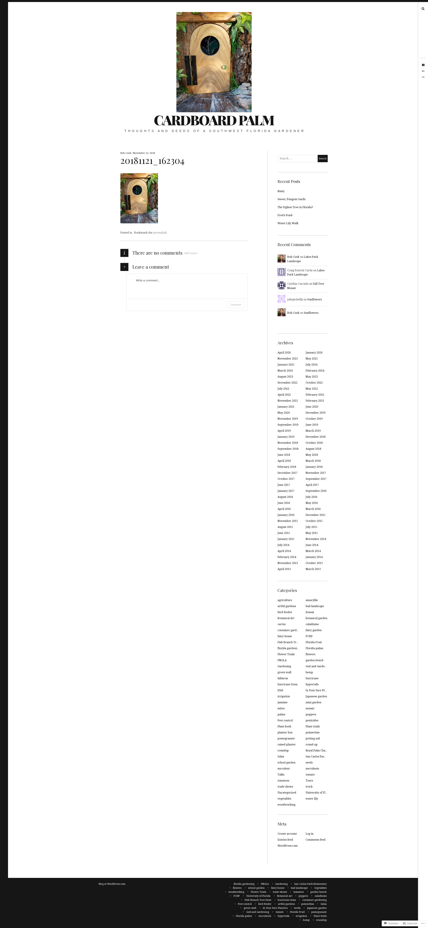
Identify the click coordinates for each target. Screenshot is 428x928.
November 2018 (288, 442)
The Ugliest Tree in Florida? (295, 207)
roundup (283, 750)
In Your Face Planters (319, 690)
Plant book (284, 726)
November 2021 (288, 400)
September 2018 (288, 448)
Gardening (284, 666)
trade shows (285, 786)
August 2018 (313, 448)
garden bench (314, 660)
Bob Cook (126, 153)
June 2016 (284, 503)
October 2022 (314, 382)
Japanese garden (316, 696)
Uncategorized (287, 792)
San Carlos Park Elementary (324, 756)
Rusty (281, 191)
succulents (312, 768)
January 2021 (286, 406)
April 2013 (284, 569)
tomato (310, 774)
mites (281, 708)
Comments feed (316, 839)
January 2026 (314, 352)
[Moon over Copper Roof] (423, 71)
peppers (311, 714)
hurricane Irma (287, 684)
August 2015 (285, 527)
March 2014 (313, 551)
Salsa (281, 756)
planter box (285, 732)
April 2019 (284, 430)
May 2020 (284, 412)
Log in (309, 833)
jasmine (283, 702)
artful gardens (287, 606)
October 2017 (286, 478)
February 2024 (315, 370)
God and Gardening (318, 666)
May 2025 (312, 358)
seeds (309, 762)
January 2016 (286, 515)
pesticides (312, 720)
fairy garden (314, 630)
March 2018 (313, 460)
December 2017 (287, 472)
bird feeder (285, 612)
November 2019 (288, 418)
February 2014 (287, 557)
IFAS (280, 690)
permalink (160, 232)
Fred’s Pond (285, 215)
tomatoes (283, 780)
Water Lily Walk (288, 223)
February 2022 (315, 394)
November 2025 (288, 358)
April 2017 (312, 484)
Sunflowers (314, 299)
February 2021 (315, 400)
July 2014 (283, 545)
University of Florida (319, 792)
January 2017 (286, 490)
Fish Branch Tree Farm (292, 642)
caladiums (312, 624)
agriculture (285, 600)
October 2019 (314, 418)
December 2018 (316, 436)
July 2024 (311, 364)
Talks (281, 774)
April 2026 (284, 352)
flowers (310, 654)
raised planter (287, 744)
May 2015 (312, 533)
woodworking (286, 804)
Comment (236, 304)
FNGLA (282, 660)
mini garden (313, 702)
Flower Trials (286, 654)
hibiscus (283, 678)
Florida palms (314, 648)
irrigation (284, 696)
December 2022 (287, 382)
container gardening (291, 630)
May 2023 (312, 376)
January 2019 (286, 436)
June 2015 (284, 533)
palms (281, 714)
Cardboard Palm (214, 120)
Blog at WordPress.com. (112, 884)
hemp (309, 672)
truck (309, 786)
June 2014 (312, 545)
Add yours (190, 253)
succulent (284, 768)
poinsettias (312, 732)
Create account (287, 833)
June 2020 (312, 406)
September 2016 (316, 490)
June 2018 (284, 454)
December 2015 (316, 515)
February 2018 (287, 466)
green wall (284, 672)
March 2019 (313, 430)
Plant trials (313, 726)
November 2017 (316, 472)
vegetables (284, 798)
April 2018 (284, 460)
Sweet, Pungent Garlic (292, 199)
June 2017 (284, 484)
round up (311, 744)
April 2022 (284, 394)
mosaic (310, 708)
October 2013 (314, 563)
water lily (312, 798)
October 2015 (314, 521)
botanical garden (316, 618)
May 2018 (312, 454)
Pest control (285, 720)
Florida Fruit (314, 642)
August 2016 (285, 496)
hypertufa (312, 684)
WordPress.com (288, 845)
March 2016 (313, 509)
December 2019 (316, 412)
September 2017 (316, 478)
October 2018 (314, 442)
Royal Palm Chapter (318, 750)
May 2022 (312, 388)
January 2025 (286, 364)
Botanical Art (286, 618)
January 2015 (286, 539)
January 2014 (314, 557)
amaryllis (312, 600)
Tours (309, 780)
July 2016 (311, 496)
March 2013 (313, 569)
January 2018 (314, 466)
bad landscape (315, 606)
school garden (286, 762)
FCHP (309, 636)
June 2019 (312, 424)
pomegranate (286, 738)
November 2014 (316, 539)
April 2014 (284, 551)
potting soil (313, 738)
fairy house (285, 636)
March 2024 (285, 370)
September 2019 (288, 424)
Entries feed (285, 839)
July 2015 (311, 527)
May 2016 (312, 503)
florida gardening (289, 648)
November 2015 (288, 521)
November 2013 (288, 563)
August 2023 (285, 376)
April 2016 (284, 509)
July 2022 (283, 388)
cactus (282, 624)
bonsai (310, 612)
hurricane (312, 678)
